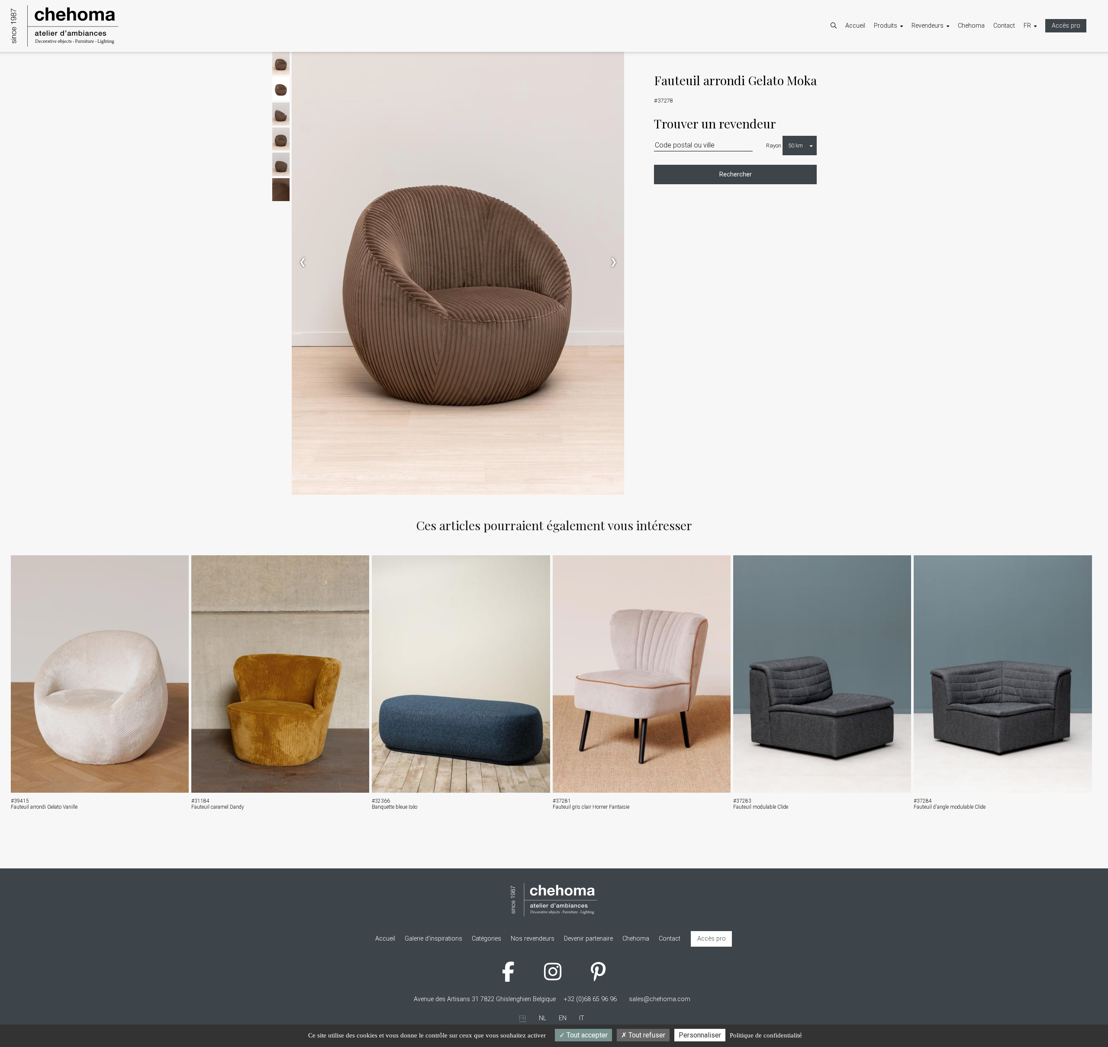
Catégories (897, 63)
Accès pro (1066, 25)
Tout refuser (646, 1035)
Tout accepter (586, 1035)
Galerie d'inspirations (911, 85)
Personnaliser (700, 1035)
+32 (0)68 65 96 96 (590, 999)
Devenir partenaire (944, 63)
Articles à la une (904, 74)
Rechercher (735, 174)
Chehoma (971, 25)
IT (1034, 85)
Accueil (855, 25)
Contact (1004, 25)
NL (1036, 63)
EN (1036, 74)
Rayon (773, 145)
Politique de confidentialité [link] (766, 1035)
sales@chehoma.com (659, 999)
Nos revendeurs (942, 74)
